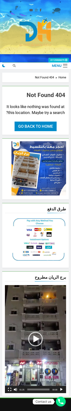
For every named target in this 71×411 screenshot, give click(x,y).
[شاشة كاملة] (9, 389)
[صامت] (15, 389)
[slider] (38, 389)
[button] (35, 339)
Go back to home (35, 126)
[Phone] (61, 401)
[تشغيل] (61, 389)
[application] (35, 339)
